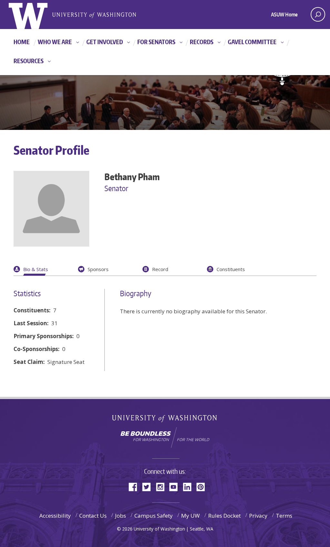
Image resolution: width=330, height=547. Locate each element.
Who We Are (55, 41)
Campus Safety (153, 515)
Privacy (258, 515)
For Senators (156, 41)
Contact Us (93, 515)
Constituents (231, 269)
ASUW (35, 14)
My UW (190, 515)
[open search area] (318, 14)
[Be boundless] (165, 437)
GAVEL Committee (252, 41)
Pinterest (203, 486)
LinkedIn (189, 486)
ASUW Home (284, 14)
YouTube (176, 486)
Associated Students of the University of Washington (94, 15)
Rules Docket (224, 515)
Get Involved (104, 41)
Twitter (149, 486)
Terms (284, 515)
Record (160, 269)
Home (22, 41)
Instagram (162, 486)
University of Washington (165, 420)
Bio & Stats (35, 269)
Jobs (120, 515)
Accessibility (55, 515)
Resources (29, 60)
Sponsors (98, 269)
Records (201, 41)
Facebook (135, 486)
